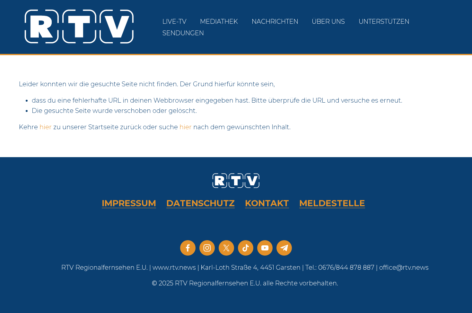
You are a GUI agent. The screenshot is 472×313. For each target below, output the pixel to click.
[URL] (284, 248)
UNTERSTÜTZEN (384, 21)
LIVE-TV (174, 21)
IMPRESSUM (129, 203)
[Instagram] (207, 248)
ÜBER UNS (328, 21)
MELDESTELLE (332, 203)
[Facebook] (188, 248)
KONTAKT (267, 203)
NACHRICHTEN (275, 21)
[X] (226, 248)
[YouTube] (265, 248)
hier (45, 127)
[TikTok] (245, 248)
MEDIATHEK (219, 21)
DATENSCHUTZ (200, 203)
